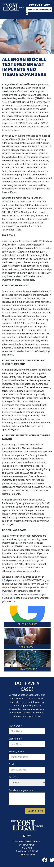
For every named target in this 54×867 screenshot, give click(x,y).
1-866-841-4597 (27, 854)
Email (11, 764)
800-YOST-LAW (39, 4)
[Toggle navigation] (27, 14)
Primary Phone (16, 751)
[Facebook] (44, 860)
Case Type (14, 777)
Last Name (14, 738)
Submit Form (35, 810)
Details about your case (21, 790)
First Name (14, 725)
